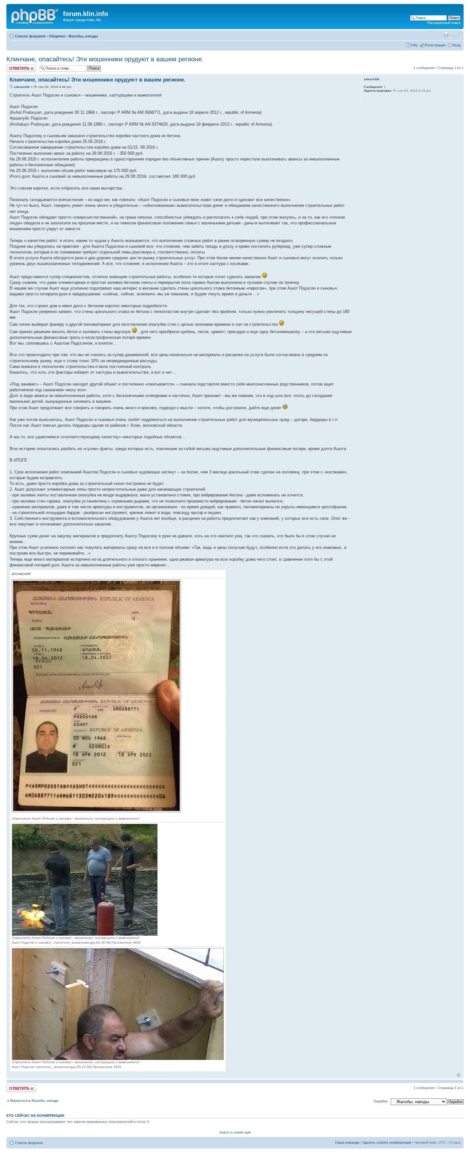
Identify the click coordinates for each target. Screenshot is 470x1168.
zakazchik (22, 87)
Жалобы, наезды (83, 36)
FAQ (414, 45)
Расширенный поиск (443, 23)
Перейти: (380, 1101)
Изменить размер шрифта (455, 35)
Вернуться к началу (458, 1075)
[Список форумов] (35, 15)
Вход (456, 45)
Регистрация (435, 45)
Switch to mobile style (235, 1132)
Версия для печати (446, 35)
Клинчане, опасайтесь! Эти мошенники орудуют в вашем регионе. (105, 59)
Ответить (14, 66)
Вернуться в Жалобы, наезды (34, 1100)
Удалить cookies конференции (386, 1142)
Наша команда (347, 1142)
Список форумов (30, 36)
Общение (57, 36)
